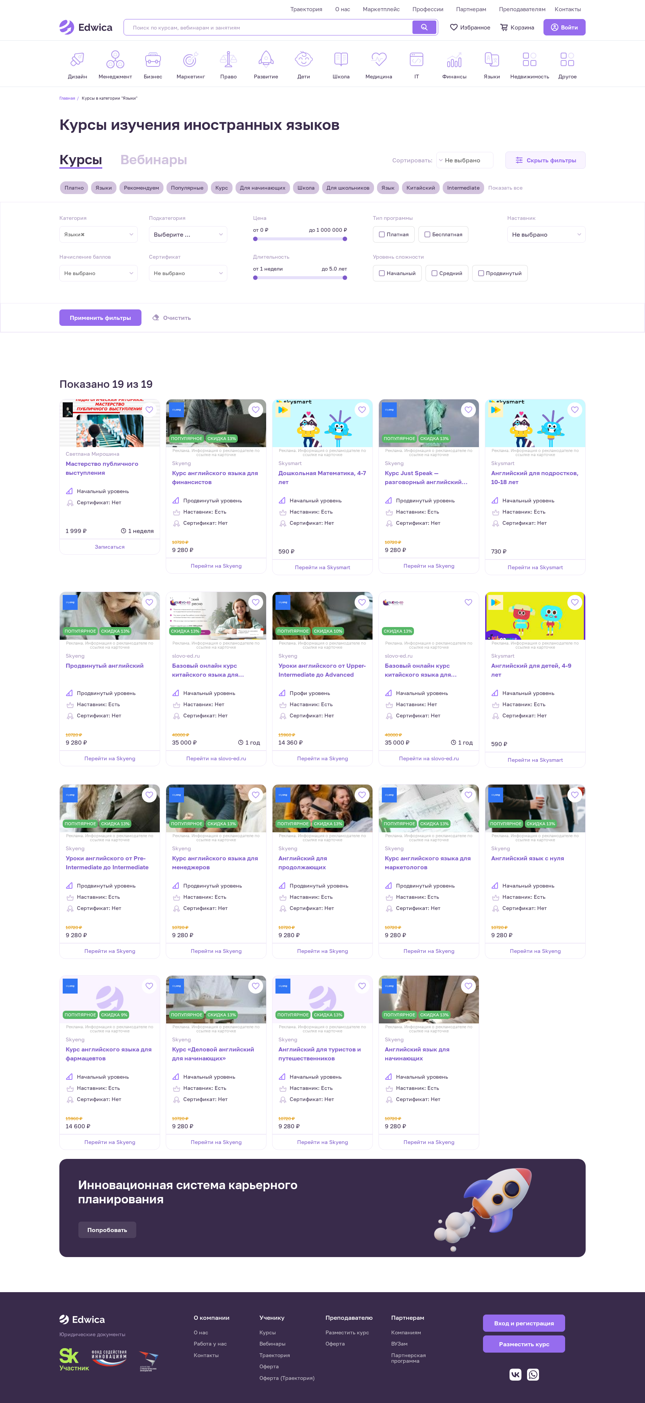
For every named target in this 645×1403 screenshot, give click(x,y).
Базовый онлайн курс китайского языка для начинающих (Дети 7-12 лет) (214, 671)
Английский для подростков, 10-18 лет (535, 477)
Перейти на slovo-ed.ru (216, 758)
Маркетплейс (381, 9)
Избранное (475, 27)
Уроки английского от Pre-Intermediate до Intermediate (107, 862)
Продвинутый (504, 273)
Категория (73, 218)
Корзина (522, 27)
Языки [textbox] (74, 234)
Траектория (306, 9)
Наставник (521, 218)
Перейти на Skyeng (216, 565)
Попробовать (107, 1230)
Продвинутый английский (105, 665)
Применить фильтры (100, 317)
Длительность (271, 256)
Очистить (177, 317)
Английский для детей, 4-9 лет (531, 670)
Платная (398, 234)
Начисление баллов (85, 256)
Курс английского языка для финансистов (215, 477)
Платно (74, 187)
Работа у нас (210, 1343)
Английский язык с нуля (527, 858)
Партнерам (471, 9)
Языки (104, 187)
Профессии (427, 9)
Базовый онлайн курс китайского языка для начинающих (418, 671)
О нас (342, 9)
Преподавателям (522, 9)
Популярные (187, 187)
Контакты (568, 9)
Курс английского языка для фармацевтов (109, 1053)
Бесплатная (447, 234)
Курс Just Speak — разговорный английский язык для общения (423, 478)
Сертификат (165, 256)
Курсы (80, 159)
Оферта (269, 1366)
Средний (450, 273)
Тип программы (393, 218)
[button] (545, 160)
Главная (67, 98)
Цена (260, 218)
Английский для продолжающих (302, 862)
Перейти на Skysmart (322, 567)
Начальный (401, 273)
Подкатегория (167, 218)
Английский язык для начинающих (417, 1053)
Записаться (110, 546)
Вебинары (153, 159)
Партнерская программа (408, 1358)
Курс (221, 187)
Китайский (420, 187)
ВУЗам (399, 1343)
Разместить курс (347, 1332)
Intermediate (463, 187)
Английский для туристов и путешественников (319, 1053)
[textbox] (176, 234)
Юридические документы (92, 1334)
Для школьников (348, 187)
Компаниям (406, 1332)
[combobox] (464, 160)
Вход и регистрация (524, 1323)
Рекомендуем (141, 187)
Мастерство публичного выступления (102, 468)
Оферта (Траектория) (287, 1378)
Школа (306, 187)
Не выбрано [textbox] (462, 160)
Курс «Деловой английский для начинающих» (213, 1053)
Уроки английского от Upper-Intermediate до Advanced (322, 670)
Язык (388, 187)
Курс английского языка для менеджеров (215, 862)
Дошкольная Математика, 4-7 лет (322, 477)
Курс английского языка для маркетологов (428, 862)
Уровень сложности (398, 256)
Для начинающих (263, 187)
